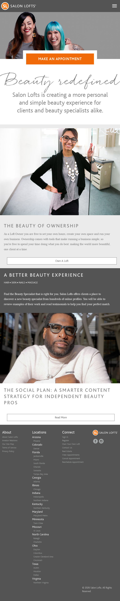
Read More (61, 417)
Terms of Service (9, 447)
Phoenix (36, 441)
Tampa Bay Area (40, 474)
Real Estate (67, 451)
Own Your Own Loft (71, 444)
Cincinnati (37, 560)
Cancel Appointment (71, 458)
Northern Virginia (41, 582)
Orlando (36, 467)
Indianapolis (38, 497)
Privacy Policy (8, 451)
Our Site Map (8, 444)
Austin (36, 568)
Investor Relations (9, 440)
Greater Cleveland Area (43, 556)
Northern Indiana (40, 500)
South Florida (39, 463)
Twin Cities (38, 523)
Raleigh (36, 538)
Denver (36, 448)
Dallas (36, 575)
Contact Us (67, 447)
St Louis (36, 531)
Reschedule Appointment (73, 462)
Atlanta (36, 481)
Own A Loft (61, 260)
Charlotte (37, 542)
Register (65, 440)
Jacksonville (38, 456)
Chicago (36, 489)
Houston (37, 571)
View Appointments (70, 455)
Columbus (37, 553)
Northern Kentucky (41, 508)
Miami (36, 460)
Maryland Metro (40, 515)
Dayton (36, 549)
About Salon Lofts (10, 437)
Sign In (65, 437)
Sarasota (37, 470)
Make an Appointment (60, 59)
